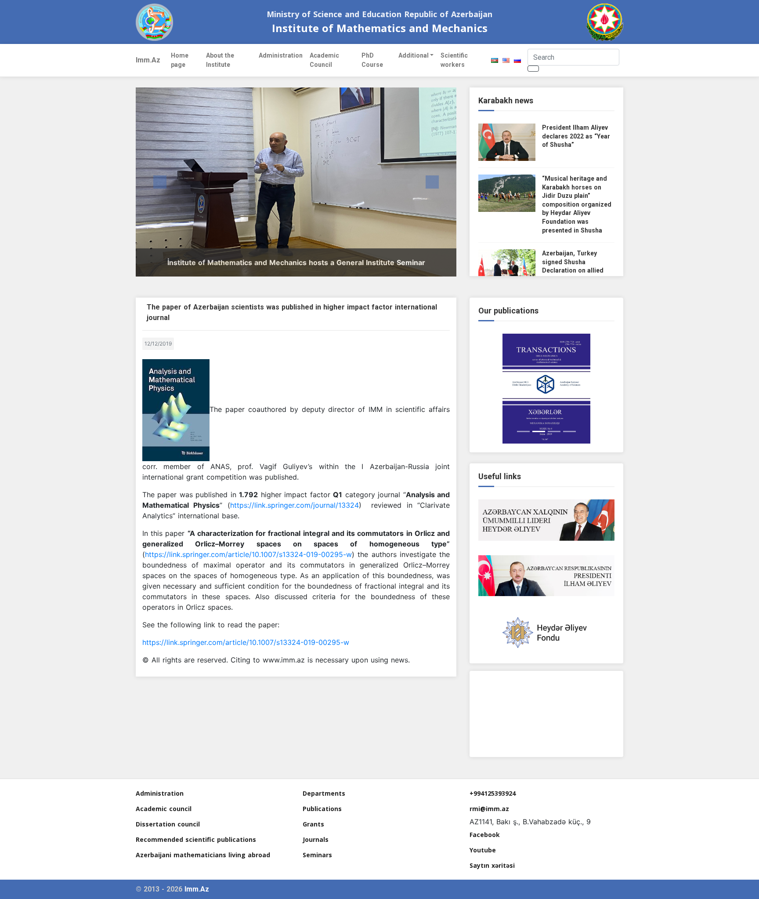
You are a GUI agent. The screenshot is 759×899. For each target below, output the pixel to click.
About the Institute (220, 60)
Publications (322, 808)
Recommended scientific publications (196, 839)
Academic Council (324, 60)
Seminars (317, 855)
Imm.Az (148, 60)
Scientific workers (454, 60)
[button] (160, 182)
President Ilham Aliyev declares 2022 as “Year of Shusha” (576, 136)
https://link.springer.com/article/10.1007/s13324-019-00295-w (248, 554)
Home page (179, 60)
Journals (316, 839)
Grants (313, 824)
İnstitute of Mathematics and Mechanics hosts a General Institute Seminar (296, 262)
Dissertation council (168, 824)
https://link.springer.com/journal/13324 (294, 505)
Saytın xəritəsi (492, 865)
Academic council (164, 808)
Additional (413, 55)
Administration (281, 55)
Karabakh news (505, 100)
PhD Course (372, 60)
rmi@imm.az (489, 808)
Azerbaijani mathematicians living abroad (203, 855)
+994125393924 (493, 793)
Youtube (483, 850)
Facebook (485, 834)
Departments (324, 793)
